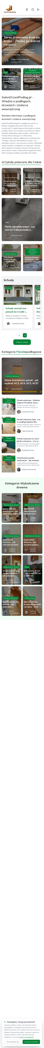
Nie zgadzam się (13, 1042)
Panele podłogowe (11, 177)
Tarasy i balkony (10, 33)
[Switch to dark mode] (38, 9)
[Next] (25, 335)
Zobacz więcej (22, 342)
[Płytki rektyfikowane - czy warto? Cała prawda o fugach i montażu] (22, 219)
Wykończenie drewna (11, 505)
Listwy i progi (29, 598)
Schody (8, 288)
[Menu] (26, 9)
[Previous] (19, 335)
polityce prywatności (26, 1037)
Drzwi (27, 567)
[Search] (32, 9)
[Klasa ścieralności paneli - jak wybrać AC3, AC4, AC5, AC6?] (22, 376)
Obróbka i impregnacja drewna (32, 71)
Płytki (5, 72)
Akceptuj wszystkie (31, 1042)
